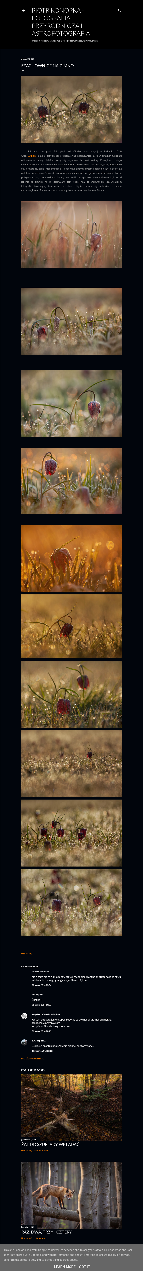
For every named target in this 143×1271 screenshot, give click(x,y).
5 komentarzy (41, 1150)
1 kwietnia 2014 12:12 (42, 1050)
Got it (84, 1267)
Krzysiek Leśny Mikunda (43, 1014)
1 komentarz (40, 1238)
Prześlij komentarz (32, 1058)
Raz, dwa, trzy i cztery (46, 1231)
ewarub (35, 1040)
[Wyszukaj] (120, 9)
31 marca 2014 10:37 (41, 1004)
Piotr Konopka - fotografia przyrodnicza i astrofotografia (61, 21)
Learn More (65, 1267)
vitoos (35, 994)
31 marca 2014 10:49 (41, 1031)
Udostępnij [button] (26, 953)
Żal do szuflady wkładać (50, 1144)
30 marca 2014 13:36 (41, 985)
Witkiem (32, 155)
